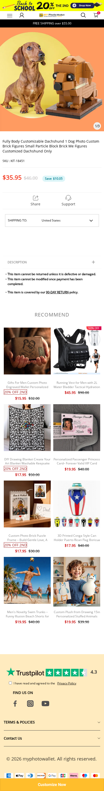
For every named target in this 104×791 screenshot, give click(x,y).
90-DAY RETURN (57, 292)
